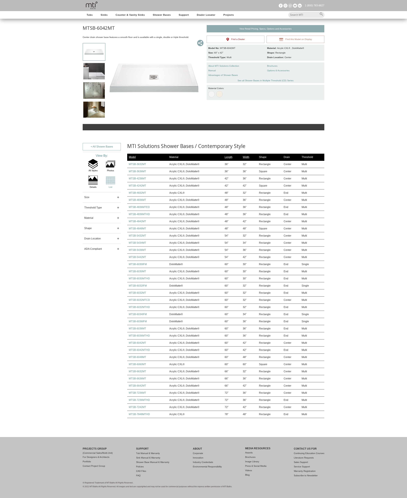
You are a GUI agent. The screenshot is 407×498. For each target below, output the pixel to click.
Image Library (252, 461)
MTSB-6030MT (137, 271)
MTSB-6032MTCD (139, 300)
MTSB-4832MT (137, 192)
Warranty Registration (305, 471)
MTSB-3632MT (137, 164)
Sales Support (301, 462)
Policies (140, 466)
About (197, 448)
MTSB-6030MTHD (139, 278)
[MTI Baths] (92, 5)
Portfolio (87, 461)
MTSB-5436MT (137, 250)
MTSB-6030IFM (138, 264)
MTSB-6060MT (137, 364)
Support (184, 14)
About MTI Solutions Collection (223, 66)
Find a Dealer (237, 39)
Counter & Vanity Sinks (130, 14)
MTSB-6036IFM (138, 321)
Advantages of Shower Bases (223, 75)
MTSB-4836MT (137, 200)
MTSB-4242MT (137, 185)
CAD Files (141, 471)
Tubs (90, 14)
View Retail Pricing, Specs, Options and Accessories (265, 28)
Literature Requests (304, 457)
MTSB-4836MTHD (139, 214)
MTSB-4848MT (137, 228)
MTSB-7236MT (137, 392)
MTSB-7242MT (137, 407)
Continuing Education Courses (309, 453)
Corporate (198, 453)
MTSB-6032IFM (138, 285)
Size (86, 197)
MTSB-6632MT (137, 371)
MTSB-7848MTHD (139, 414)
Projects (228, 14)
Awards (249, 452)
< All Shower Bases (102, 146)
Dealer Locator (206, 14)
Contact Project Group (94, 466)
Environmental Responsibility (207, 466)
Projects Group (95, 448)
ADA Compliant (93, 248)
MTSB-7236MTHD (139, 400)
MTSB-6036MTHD (139, 335)
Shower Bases (162, 14)
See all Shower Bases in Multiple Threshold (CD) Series (265, 80)
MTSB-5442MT (137, 257)
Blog (247, 475)
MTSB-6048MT (137, 357)
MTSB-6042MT (137, 342)
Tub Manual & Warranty (148, 453)
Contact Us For (305, 448)
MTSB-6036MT (137, 328)
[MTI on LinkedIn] (300, 5)
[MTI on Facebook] (281, 5)
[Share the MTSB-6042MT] (200, 43)
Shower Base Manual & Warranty (152, 462)
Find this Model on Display (297, 39)
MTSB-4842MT (137, 221)
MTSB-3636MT (137, 171)
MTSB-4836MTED (139, 207)
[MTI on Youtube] (295, 5)
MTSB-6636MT (137, 378)
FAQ (138, 475)
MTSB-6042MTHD (139, 350)
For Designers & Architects (96, 457)
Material (88, 218)
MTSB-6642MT (137, 385)
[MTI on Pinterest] (290, 5)
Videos (248, 470)
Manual (212, 70)
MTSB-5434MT (137, 242)
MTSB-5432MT (137, 235)
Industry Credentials (203, 462)
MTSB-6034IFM (138, 314)
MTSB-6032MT (137, 292)
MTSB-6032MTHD (139, 307)
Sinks (104, 14)
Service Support (302, 466)
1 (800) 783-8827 (314, 5)
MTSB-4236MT (137, 178)
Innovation (198, 457)
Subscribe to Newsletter (306, 475)
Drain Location (92, 238)
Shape (88, 228)
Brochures (272, 66)
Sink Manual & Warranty (148, 457)
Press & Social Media (255, 466)
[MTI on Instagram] (285, 5)
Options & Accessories (278, 70)
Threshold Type (93, 207)
